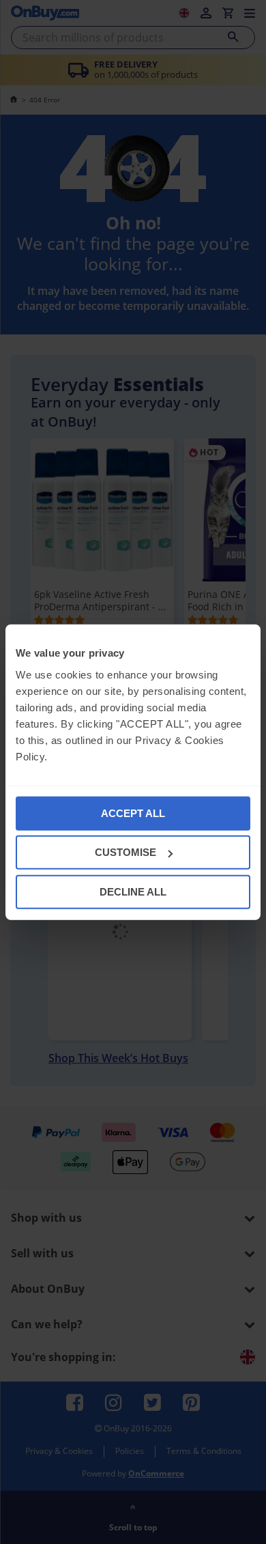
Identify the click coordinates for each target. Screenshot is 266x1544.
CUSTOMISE (125, 852)
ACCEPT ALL (133, 812)
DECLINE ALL (133, 891)
